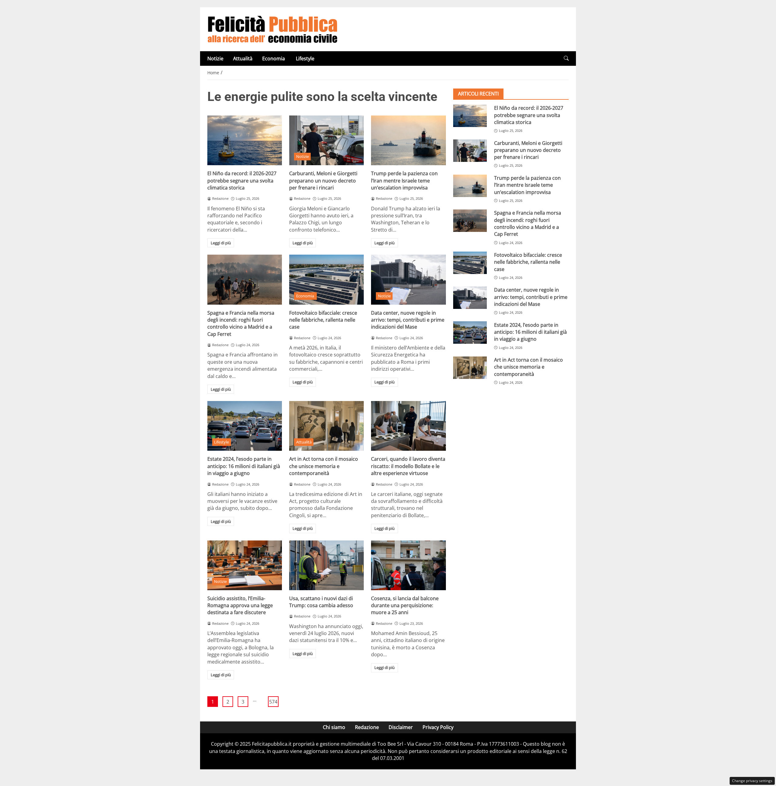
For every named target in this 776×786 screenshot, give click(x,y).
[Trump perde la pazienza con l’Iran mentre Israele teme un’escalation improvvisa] (408, 140)
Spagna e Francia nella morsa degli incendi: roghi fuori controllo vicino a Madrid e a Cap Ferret (240, 323)
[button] (566, 58)
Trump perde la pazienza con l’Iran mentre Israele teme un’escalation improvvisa (404, 180)
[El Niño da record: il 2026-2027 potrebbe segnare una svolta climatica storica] (244, 140)
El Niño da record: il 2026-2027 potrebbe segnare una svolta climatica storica (241, 180)
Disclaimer (401, 727)
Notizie (215, 58)
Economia (274, 58)
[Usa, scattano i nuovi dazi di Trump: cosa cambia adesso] (326, 565)
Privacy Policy (438, 727)
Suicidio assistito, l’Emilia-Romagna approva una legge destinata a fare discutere (240, 605)
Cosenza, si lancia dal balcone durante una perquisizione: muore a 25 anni (405, 605)
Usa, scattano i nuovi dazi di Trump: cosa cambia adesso (321, 602)
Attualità (243, 58)
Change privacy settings (752, 780)
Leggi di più (221, 243)
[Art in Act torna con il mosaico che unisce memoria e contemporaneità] (326, 426)
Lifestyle (305, 58)
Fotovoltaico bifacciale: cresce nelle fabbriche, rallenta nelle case (323, 319)
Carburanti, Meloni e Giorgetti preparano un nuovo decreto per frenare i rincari (323, 180)
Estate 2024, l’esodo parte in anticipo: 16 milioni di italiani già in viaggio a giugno (243, 466)
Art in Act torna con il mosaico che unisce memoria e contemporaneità (323, 466)
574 (273, 701)
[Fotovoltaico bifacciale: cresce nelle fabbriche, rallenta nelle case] (326, 279)
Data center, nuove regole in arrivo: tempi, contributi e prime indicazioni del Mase (407, 319)
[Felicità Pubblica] (272, 28)
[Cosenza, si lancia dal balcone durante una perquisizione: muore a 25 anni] (408, 565)
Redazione (367, 727)
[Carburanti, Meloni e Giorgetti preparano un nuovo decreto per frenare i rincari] (326, 140)
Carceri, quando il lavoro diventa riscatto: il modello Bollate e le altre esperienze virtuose (408, 466)
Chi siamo (334, 727)
